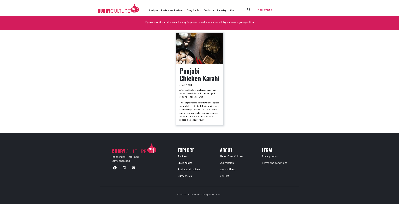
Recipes (153, 10)
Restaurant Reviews (172, 10)
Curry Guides (193, 10)
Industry (221, 10)
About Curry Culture (231, 156)
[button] (248, 9)
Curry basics (185, 176)
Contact (224, 176)
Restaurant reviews (189, 169)
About (233, 10)
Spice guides (185, 163)
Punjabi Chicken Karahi (199, 74)
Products (209, 10)
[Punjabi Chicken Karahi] (199, 48)
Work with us (227, 169)
